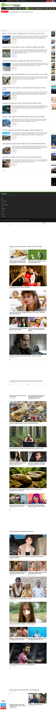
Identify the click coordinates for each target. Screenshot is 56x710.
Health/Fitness (4, 208)
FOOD (3, 206)
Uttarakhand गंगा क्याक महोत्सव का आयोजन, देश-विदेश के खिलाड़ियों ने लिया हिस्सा (23, 47)
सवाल (53, 8)
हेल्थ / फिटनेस (32, 8)
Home (4, 8)
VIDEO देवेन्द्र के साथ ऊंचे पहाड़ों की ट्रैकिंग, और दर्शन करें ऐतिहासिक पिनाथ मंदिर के (23, 143)
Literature (3, 210)
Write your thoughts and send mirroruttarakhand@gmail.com (22, 11)
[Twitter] (52, 1)
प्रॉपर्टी (50, 8)
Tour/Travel (3, 216)
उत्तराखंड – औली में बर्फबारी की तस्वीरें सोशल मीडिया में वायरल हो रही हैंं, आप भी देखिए (23, 116)
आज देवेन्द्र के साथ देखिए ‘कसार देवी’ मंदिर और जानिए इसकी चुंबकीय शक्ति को (22, 157)
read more (14, 41)
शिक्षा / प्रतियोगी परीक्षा (38, 8)
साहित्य (47, 8)
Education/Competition (5, 204)
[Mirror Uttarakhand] (11, 6)
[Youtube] (47, 1)
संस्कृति (20, 8)
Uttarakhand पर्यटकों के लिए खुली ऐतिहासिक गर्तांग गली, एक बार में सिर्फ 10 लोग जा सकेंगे (25, 74)
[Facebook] (54, 1)
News (2, 212)
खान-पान (23, 8)
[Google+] (50, 1)
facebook (3, 706)
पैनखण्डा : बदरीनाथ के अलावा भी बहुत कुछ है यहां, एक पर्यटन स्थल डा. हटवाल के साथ (23, 33)
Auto (2, 199)
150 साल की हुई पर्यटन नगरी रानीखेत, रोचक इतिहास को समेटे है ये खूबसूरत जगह (22, 130)
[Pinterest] (49, 1)
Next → (5, 170)
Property (3, 214)
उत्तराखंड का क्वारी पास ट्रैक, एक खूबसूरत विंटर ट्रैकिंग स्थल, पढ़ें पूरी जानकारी (22, 61)
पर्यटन (27, 8)
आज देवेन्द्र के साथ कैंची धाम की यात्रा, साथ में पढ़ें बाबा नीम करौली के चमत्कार (21, 103)
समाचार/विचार (9, 8)
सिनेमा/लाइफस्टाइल (14, 8)
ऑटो (43, 8)
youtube (4, 708)
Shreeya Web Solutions (25, 220)
